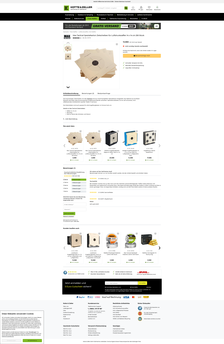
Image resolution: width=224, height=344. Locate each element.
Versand (139, 42)
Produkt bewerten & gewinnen (122, 333)
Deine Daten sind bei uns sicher (152, 318)
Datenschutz (67, 314)
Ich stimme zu (32, 340)
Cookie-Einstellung (68, 312)
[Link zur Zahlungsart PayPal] (80, 297)
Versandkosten (92, 328)
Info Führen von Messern (120, 316)
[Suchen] (126, 8)
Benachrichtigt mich (142, 56)
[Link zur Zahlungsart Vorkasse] (139, 297)
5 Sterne (65, 179)
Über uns (66, 306)
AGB (64, 316)
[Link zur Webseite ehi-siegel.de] (140, 313)
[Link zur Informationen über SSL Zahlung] (140, 318)
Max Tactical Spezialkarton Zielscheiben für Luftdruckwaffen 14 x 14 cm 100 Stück (74, 153)
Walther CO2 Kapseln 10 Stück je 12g (149, 253)
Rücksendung (92, 331)
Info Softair (116, 312)
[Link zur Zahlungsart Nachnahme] (146, 297)
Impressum (66, 318)
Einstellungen (11, 340)
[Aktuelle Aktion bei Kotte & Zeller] (112, 26)
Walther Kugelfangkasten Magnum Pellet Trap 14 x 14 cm (112, 152)
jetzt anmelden (69, 213)
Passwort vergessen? (68, 216)
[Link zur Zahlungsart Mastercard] (133, 297)
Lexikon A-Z (91, 318)
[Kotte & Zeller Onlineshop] (78, 8)
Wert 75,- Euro (67, 335)
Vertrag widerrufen (93, 335)
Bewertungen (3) (88, 93)
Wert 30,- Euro (67, 331)
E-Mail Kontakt (92, 314)
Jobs (64, 310)
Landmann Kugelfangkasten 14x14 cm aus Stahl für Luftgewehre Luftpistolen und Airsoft (93, 255)
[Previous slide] (68, 43)
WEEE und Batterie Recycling (121, 318)
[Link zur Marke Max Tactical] (67, 36)
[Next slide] (68, 87)
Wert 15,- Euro (67, 328)
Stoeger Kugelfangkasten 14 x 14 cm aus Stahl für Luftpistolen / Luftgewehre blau (130, 153)
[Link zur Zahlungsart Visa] (126, 297)
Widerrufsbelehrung (94, 333)
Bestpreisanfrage (104, 93)
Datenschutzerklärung (8, 336)
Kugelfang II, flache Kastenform (149, 151)
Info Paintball (117, 314)
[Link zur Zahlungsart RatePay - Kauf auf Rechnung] (97, 297)
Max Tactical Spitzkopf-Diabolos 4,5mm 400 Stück (131, 253)
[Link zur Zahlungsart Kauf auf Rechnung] (111, 297)
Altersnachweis (117, 306)
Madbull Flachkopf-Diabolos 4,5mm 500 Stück (112, 253)
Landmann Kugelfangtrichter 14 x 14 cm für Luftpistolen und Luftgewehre (74, 255)
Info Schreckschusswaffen (120, 308)
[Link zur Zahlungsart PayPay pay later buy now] (90, 297)
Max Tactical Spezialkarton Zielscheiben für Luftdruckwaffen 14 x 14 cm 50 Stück (93, 153)
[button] (69, 15)
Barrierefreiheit (92, 316)
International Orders (119, 328)
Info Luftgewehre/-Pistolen (121, 310)
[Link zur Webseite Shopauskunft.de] (140, 308)
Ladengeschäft (67, 308)
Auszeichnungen (118, 331)
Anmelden (143, 283)
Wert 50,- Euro (67, 333)
